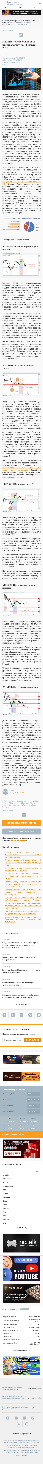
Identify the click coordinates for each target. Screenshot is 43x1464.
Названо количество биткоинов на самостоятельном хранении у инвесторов (23, 892)
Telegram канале (18, 840)
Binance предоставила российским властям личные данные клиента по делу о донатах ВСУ (23, 884)
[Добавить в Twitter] (10, 35)
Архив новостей (21, 1455)
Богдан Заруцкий (17, 793)
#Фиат (24, 805)
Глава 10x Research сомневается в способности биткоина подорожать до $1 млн (23, 876)
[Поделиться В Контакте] (26, 35)
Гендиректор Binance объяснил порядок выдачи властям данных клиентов (23, 912)
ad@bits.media (36, 1408)
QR (36, 1452)
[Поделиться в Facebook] (4, 35)
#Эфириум (23, 803)
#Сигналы (35, 801)
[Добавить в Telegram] (15, 35)
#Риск (4, 803)
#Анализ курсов (23, 801)
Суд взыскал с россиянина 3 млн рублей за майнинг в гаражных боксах (23, 899)
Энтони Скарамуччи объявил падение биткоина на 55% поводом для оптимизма (23, 919)
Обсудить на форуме (21, 831)
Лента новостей (10, 934)
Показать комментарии (21, 823)
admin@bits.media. (28, 1447)
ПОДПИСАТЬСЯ (32, 1040)
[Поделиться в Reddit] (32, 35)
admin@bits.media (34, 1388)
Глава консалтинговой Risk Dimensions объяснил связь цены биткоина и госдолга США (23, 905)
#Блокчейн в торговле (11, 805)
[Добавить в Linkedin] (21, 35)
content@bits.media (34, 1398)
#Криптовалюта (9, 801)
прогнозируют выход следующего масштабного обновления (21, 468)
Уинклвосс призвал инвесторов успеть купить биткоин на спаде (23, 869)
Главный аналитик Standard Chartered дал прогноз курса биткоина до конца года (23, 862)
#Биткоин (34, 803)
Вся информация (20, 1350)
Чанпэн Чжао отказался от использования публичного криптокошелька (23, 854)
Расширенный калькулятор (13, 1135)
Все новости (21, 1005)
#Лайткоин (13, 803)
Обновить (20, 1228)
